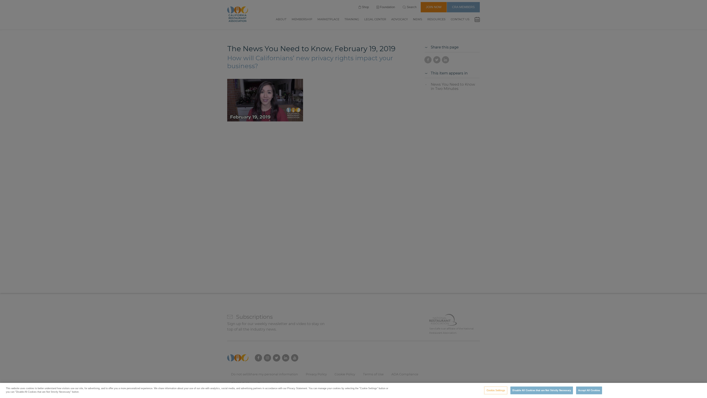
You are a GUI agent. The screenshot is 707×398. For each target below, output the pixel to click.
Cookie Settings (496, 390)
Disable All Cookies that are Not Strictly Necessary (541, 390)
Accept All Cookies (589, 390)
